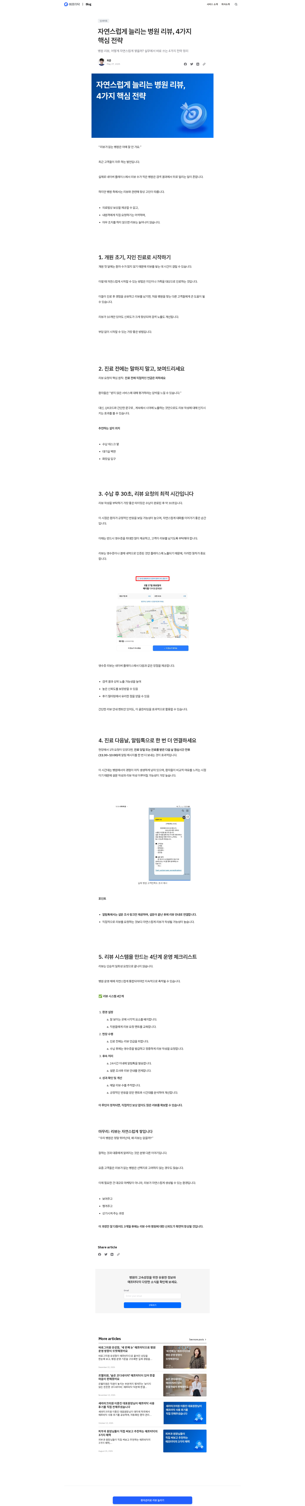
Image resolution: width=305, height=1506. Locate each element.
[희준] (101, 62)
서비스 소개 (212, 4)
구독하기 (152, 1305)
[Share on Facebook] (185, 64)
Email (126, 1290)
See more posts (196, 1339)
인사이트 (103, 20)
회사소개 (225, 4)
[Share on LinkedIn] (197, 64)
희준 (109, 60)
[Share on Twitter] (191, 64)
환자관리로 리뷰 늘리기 (152, 1500)
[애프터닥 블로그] (72, 4)
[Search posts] (236, 4)
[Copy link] (204, 64)
